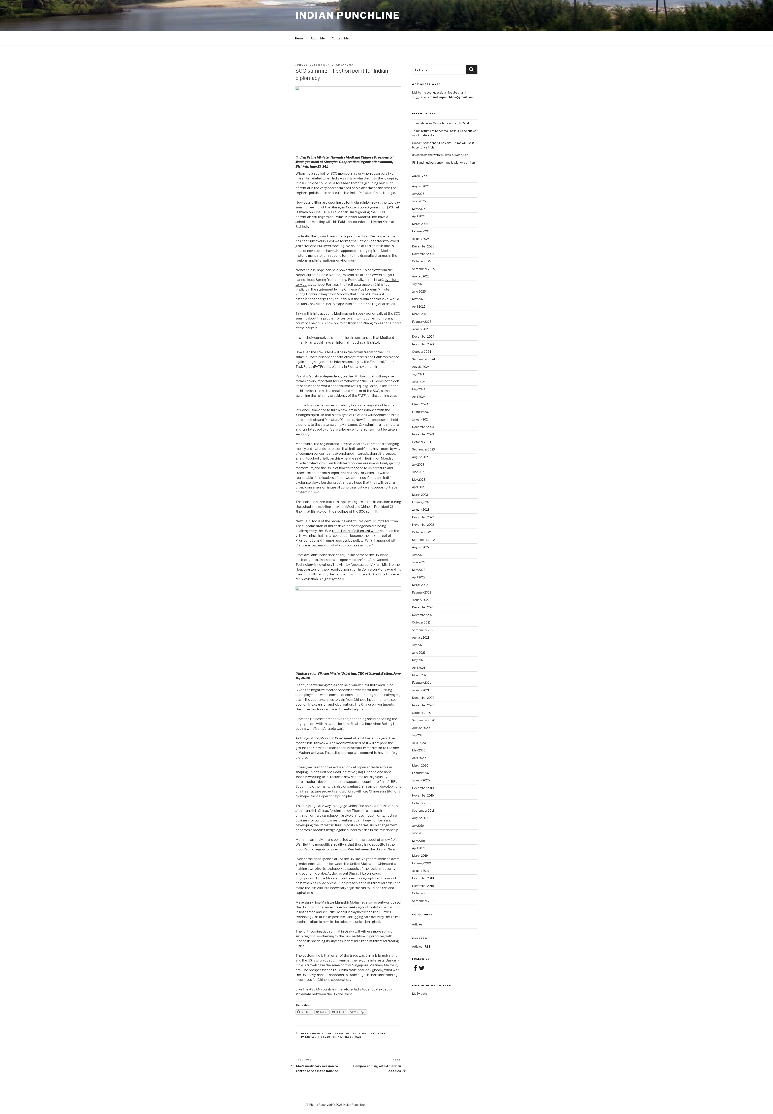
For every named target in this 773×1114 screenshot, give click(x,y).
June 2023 (419, 472)
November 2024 (423, 344)
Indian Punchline (348, 15)
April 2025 (419, 306)
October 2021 (421, 622)
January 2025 (421, 329)
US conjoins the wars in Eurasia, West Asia (440, 155)
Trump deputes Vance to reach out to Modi (440, 123)
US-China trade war (344, 1037)
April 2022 (418, 577)
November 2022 (423, 524)
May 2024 (418, 389)
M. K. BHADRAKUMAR (339, 64)
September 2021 (423, 630)
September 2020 (423, 720)
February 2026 (421, 231)
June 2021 (418, 652)
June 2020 (419, 742)
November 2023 (423, 434)
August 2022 (420, 547)
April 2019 (418, 848)
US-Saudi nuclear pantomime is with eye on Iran (443, 162)
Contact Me (340, 38)
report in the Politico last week (355, 531)
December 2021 (423, 607)
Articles (417, 924)
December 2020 (423, 697)
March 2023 (420, 494)
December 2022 (423, 517)
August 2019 (420, 818)
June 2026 (419, 201)
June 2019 (418, 833)
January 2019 (420, 870)
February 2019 (421, 863)
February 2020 (422, 773)
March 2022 (420, 584)
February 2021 (421, 682)
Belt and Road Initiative (322, 1033)
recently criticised (387, 902)
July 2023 (418, 464)
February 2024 (421, 411)
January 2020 (421, 780)
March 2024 (420, 404)
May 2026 (418, 208)
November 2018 (423, 885)
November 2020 (423, 705)
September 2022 (423, 539)
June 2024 (419, 381)
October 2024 (421, 351)
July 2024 (418, 374)
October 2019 (421, 803)
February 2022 (421, 592)
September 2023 (423, 449)
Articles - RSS (421, 946)
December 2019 (423, 788)
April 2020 (419, 757)
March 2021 (420, 675)
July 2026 (418, 193)
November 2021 (423, 615)
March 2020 (420, 765)
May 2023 (418, 479)
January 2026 (421, 238)
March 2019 (420, 855)
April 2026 (419, 216)
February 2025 (421, 321)
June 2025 (419, 291)
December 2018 (423, 878)
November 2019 (423, 795)
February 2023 (421, 502)
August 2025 (421, 276)
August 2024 (421, 366)
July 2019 (418, 825)
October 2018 (421, 893)
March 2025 (420, 314)
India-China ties (360, 1033)
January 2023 (420, 509)
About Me (318, 38)
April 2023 (418, 487)
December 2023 (423, 427)
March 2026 (420, 224)
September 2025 (423, 269)
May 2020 (419, 750)
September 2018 (423, 901)
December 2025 (423, 246)
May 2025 (418, 299)
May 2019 (418, 840)
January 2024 (421, 419)
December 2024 (423, 336)
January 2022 (420, 600)
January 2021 (420, 690)
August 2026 (421, 186)
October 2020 (421, 712)
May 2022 (418, 569)
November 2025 (423, 254)
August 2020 (421, 728)
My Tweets (419, 993)
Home (299, 38)
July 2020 (418, 735)
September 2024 (423, 359)
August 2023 (420, 457)
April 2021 (418, 667)
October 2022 (421, 532)
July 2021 (418, 645)
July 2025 (418, 284)
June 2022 (419, 562)
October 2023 (421, 442)
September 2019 (423, 810)
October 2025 (421, 261)
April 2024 (419, 396)
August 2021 (420, 637)
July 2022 (418, 554)
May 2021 (418, 660)
